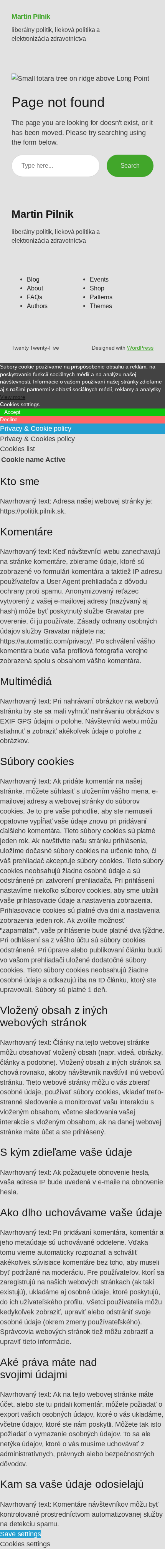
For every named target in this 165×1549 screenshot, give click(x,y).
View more (12, 397)
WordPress (140, 348)
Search (130, 165)
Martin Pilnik (31, 16)
